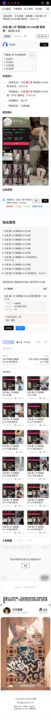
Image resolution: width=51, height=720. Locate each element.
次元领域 (19, 16)
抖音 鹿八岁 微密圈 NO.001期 (17, 231)
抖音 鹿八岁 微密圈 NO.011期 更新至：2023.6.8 (35, 422)
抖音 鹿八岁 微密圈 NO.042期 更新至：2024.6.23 (10, 502)
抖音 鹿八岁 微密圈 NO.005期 (17, 248)
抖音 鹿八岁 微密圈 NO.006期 (17, 253)
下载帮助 (17, 9)
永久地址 (28, 9)
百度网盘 (9, 328)
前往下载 (44, 36)
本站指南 (39, 9)
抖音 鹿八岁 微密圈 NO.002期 (17, 235)
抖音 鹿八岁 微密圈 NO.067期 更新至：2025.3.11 (35, 529)
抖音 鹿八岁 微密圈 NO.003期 (17, 239)
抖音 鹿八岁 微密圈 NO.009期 (17, 269)
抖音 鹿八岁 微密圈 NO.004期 (17, 244)
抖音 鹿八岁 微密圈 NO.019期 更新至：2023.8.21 (35, 448)
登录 (36, 201)
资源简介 (9, 59)
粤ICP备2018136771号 (25, 703)
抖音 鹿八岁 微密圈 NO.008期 (17, 264)
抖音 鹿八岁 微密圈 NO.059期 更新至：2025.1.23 (11, 529)
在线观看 (10, 65)
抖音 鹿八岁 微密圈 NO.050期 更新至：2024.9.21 (35, 502)
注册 (45, 201)
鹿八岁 (29, 82)
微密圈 (29, 16)
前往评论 (20, 328)
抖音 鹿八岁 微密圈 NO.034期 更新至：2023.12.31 (35, 475)
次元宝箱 (32, 699)
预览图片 (10, 62)
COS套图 (6, 9)
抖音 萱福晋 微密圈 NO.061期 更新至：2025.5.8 (10, 362)
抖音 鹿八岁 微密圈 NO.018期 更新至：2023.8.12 (10, 448)
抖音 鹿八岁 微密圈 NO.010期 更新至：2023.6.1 (25, 273)
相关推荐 (10, 69)
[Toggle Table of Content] (30, 55)
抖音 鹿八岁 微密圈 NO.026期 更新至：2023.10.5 (10, 475)
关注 (45, 45)
